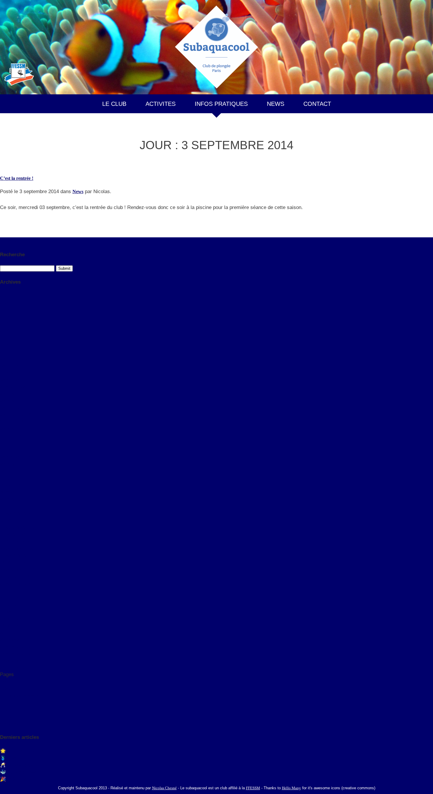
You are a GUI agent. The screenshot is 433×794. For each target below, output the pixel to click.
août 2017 (9, 407)
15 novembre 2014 (18, 611)
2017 (4, 323)
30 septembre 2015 (18, 583)
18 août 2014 (12, 625)
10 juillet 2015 (14, 590)
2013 (4, 351)
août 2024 (9, 365)
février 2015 (12, 449)
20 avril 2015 (13, 597)
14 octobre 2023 (16, 541)
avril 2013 (10, 506)
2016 (4, 330)
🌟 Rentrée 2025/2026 (22, 750)
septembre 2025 (15, 358)
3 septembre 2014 (17, 618)
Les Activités (12, 709)
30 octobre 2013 (16, 646)
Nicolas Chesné (164, 788)
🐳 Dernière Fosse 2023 (23, 772)
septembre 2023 (15, 393)
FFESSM (253, 788)
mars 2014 (10, 484)
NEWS (275, 104)
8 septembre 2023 (17, 548)
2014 (4, 344)
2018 (4, 316)
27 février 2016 (15, 576)
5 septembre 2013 (17, 660)
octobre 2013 (13, 491)
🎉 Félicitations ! (17, 779)
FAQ (5, 681)
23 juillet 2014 (14, 632)
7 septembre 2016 (17, 569)
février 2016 (12, 421)
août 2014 (9, 471)
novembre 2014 (15, 456)
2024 (4, 302)
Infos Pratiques (15, 688)
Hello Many (291, 788)
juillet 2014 (11, 478)
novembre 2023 (15, 379)
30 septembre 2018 (18, 555)
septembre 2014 (15, 463)
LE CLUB (114, 104)
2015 (4, 337)
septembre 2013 (15, 499)
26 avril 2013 (13, 667)
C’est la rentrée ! (16, 178)
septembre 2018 (15, 400)
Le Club (8, 702)
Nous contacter (15, 723)
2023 (4, 309)
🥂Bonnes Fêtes (16, 764)
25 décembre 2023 (18, 527)
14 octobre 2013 (16, 653)
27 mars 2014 (13, 639)
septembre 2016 (15, 414)
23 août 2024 (12, 519)
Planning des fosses (19, 695)
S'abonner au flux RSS (23, 240)
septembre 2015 (15, 428)
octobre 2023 (13, 386)
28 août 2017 (12, 562)
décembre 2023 (15, 372)
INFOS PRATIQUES (221, 104)
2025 (4, 295)
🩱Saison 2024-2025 (20, 757)
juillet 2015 (11, 435)
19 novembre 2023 (18, 534)
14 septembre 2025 (18, 513)
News (77, 191)
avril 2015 (10, 443)
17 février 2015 (15, 604)
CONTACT (317, 104)
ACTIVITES (161, 104)
